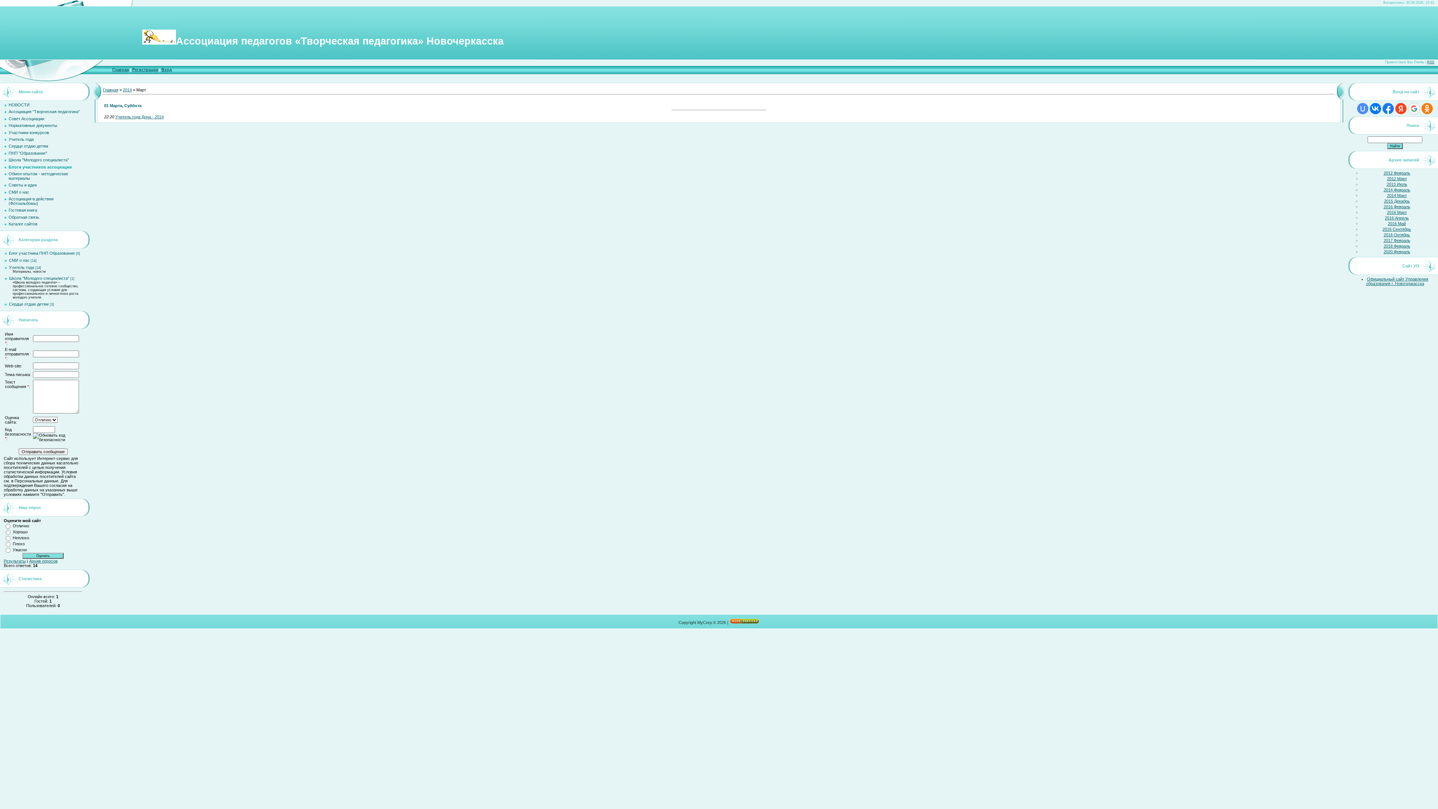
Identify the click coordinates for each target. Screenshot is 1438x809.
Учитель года (21, 267)
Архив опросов (43, 561)
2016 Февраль (1397, 206)
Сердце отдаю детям (29, 304)
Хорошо (20, 532)
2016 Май (1397, 223)
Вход (166, 69)
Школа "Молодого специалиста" (39, 278)
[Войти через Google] (1414, 109)
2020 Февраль (1397, 251)
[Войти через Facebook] (1388, 108)
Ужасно (20, 550)
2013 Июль (1397, 184)
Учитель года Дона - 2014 (139, 117)
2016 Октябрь (1397, 235)
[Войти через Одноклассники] (1427, 108)
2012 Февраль (1397, 173)
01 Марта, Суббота (123, 105)
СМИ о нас (19, 260)
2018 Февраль (1397, 246)
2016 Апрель (1397, 218)
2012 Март (1397, 178)
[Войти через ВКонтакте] (1375, 108)
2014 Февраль (1397, 190)
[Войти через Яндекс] (1401, 108)
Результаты (15, 561)
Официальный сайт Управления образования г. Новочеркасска (1397, 281)
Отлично (21, 526)
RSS (1430, 62)
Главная (120, 69)
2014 (127, 90)
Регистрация (145, 69)
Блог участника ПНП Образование (42, 253)
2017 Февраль (1397, 240)
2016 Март (1397, 212)
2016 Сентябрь (1397, 229)
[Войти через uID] (1362, 108)
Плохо (19, 544)
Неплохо (21, 538)
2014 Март (1397, 195)
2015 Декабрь (1397, 201)
